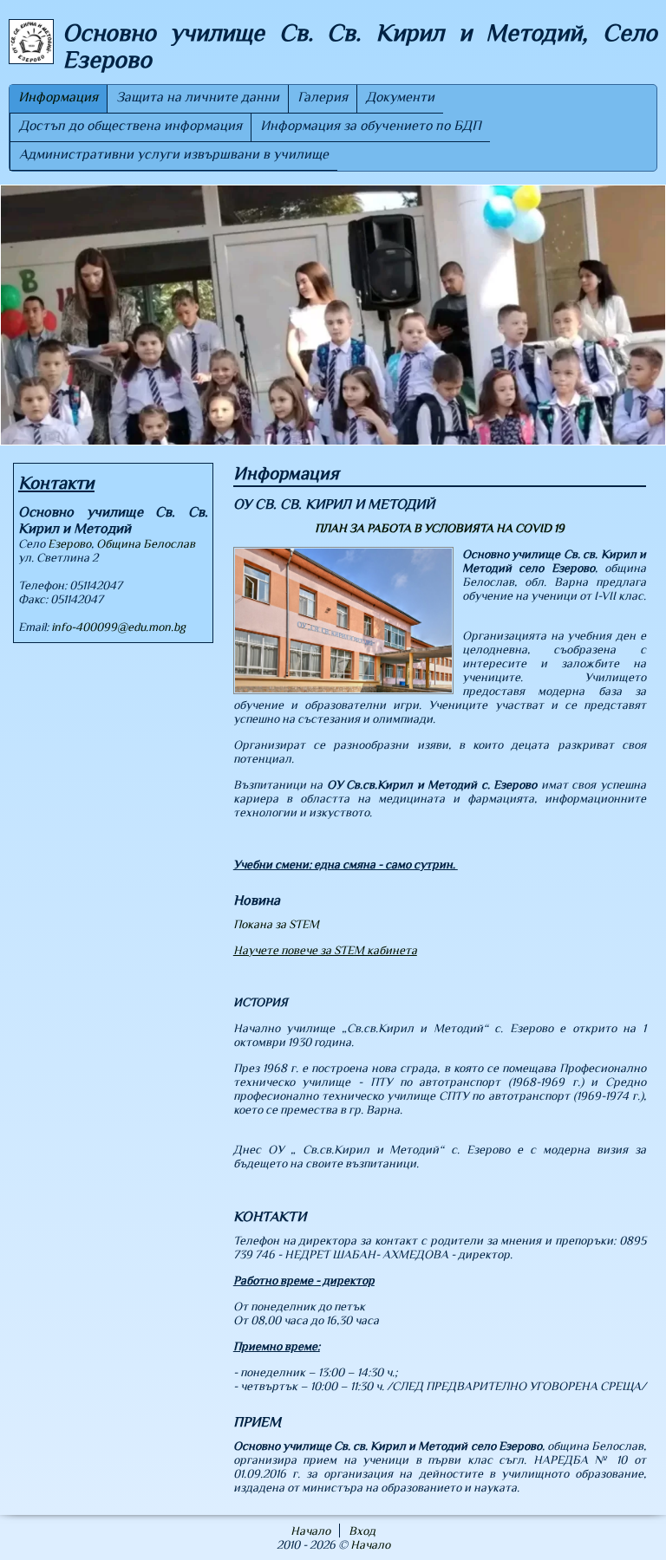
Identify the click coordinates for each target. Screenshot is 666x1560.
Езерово (69, 543)
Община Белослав (145, 543)
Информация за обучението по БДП (370, 125)
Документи (400, 97)
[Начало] (31, 43)
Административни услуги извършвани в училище (174, 154)
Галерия (322, 97)
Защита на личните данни (197, 97)
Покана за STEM (276, 924)
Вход (362, 1530)
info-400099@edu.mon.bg (118, 627)
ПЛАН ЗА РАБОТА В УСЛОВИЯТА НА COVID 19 (440, 528)
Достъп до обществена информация (130, 125)
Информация (58, 97)
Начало (310, 1530)
